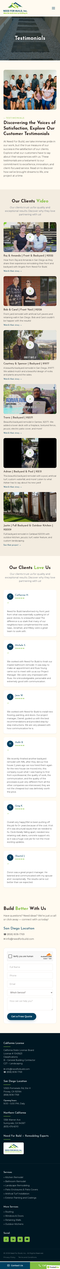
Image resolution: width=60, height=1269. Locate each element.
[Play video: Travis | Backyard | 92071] (30, 399)
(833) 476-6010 (10, 1126)
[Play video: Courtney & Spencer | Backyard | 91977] (30, 345)
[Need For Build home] (15, 8)
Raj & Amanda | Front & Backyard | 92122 (28, 256)
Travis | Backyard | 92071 (18, 417)
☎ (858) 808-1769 (13, 934)
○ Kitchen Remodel (13, 1177)
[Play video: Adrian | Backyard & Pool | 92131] (30, 453)
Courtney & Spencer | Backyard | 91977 (26, 363)
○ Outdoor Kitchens (13, 1224)
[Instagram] (20, 1239)
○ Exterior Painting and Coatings (19, 1197)
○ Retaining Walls (12, 1220)
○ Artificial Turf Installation (16, 1193)
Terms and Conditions (27, 1257)
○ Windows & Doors (13, 1216)
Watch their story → (12, 271)
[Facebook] (6, 1239)
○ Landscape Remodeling (16, 1185)
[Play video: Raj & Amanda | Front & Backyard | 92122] (30, 237)
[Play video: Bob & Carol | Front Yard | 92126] (30, 291)
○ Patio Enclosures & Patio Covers (20, 1189)
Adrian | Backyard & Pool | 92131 (22, 471)
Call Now (47, 1265)
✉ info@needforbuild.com (18, 939)
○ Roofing (8, 1211)
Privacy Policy (9, 1257)
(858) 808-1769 (11, 1094)
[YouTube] (27, 1239)
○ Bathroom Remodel (14, 1181)
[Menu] (53, 8)
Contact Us (17, 1265)
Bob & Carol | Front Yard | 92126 (22, 309)
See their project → (12, 545)
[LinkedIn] (13, 1239)
